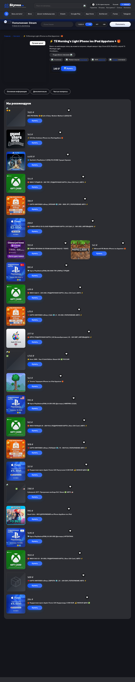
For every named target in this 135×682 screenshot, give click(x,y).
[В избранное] (69, 110)
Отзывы (102, 7)
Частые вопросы (60, 91)
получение (83, 60)
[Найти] (84, 5)
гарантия (102, 60)
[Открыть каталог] (6, 14)
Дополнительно (40, 91)
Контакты (127, 7)
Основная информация (17, 91)
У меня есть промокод (21, 26)
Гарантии (93, 7)
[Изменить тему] (92, 4)
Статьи (119, 7)
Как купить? (110, 7)
